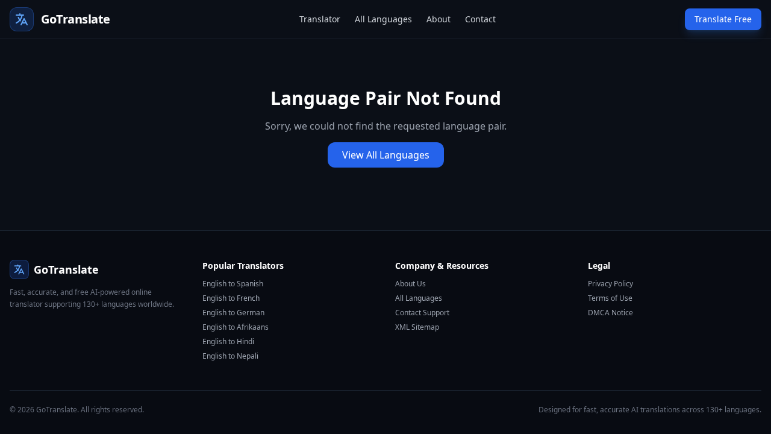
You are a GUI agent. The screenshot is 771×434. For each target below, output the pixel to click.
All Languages (383, 19)
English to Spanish (232, 283)
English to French (231, 298)
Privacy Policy (610, 283)
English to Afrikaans (235, 327)
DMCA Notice (610, 312)
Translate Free (723, 19)
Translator (319, 19)
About (438, 19)
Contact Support (422, 312)
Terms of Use (610, 298)
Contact (480, 19)
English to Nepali (230, 356)
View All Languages (385, 155)
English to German (233, 312)
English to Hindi (228, 341)
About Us (410, 283)
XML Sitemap (417, 327)
